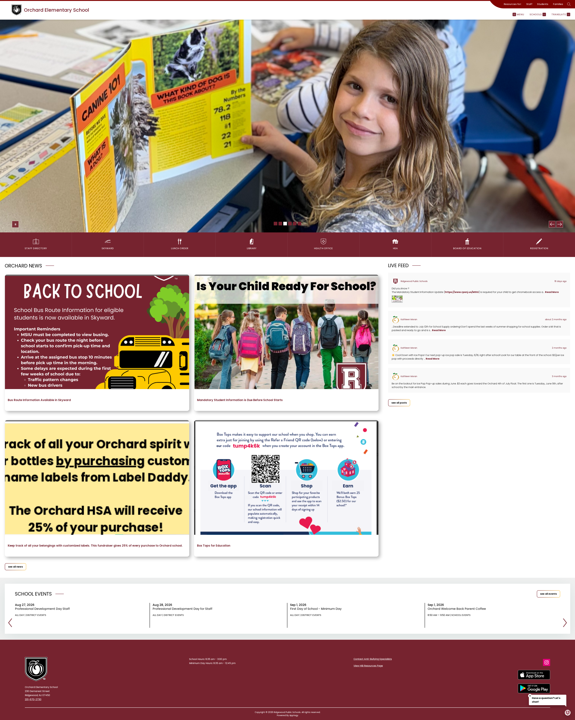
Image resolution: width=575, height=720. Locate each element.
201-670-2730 (33, 699)
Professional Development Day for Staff (183, 609)
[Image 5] (294, 223)
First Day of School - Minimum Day (317, 609)
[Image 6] (299, 223)
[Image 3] (285, 223)
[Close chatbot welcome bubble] (530, 696)
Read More (552, 292)
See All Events (548, 594)
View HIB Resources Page (368, 665)
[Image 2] (280, 223)
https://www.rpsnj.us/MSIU (462, 292)
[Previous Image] (552, 224)
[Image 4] (290, 223)
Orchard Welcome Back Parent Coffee (458, 609)
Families (558, 4)
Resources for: (513, 4)
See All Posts (399, 402)
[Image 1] (275, 223)
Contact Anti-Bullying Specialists (373, 659)
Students (542, 4)
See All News (15, 566)
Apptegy (293, 715)
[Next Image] (559, 224)
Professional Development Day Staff (43, 609)
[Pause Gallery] (15, 224)
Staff (529, 4)
